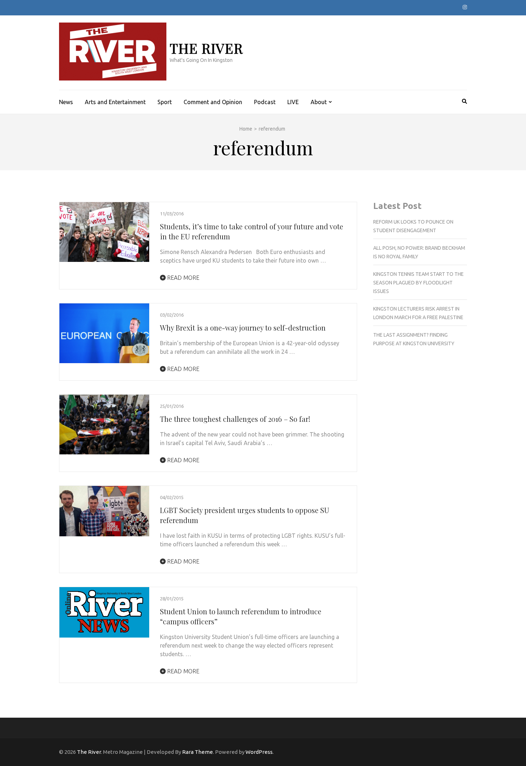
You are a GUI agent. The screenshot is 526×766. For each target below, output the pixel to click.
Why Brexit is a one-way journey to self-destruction (243, 327)
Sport (164, 102)
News (66, 102)
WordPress (259, 752)
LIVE (293, 102)
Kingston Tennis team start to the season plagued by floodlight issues (418, 282)
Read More (182, 277)
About (319, 102)
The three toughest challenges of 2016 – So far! (235, 419)
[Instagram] (465, 7)
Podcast (265, 102)
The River (206, 48)
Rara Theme (197, 752)
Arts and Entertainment (115, 102)
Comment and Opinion (213, 102)
